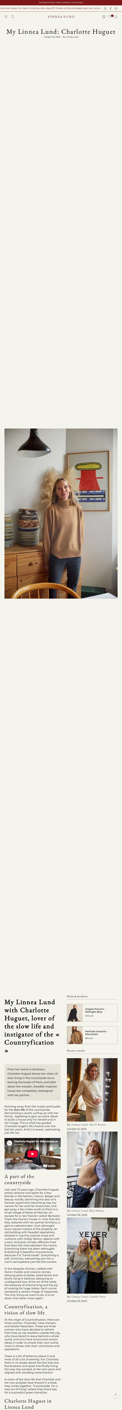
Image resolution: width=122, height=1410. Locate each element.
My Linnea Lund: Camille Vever (86, 1296)
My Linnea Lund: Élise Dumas (85, 1210)
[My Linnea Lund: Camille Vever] (92, 1256)
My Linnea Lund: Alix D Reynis (86, 1124)
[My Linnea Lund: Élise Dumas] (92, 1170)
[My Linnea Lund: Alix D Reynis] (92, 1090)
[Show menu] (6, 16)
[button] (109, 17)
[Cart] (115, 16)
